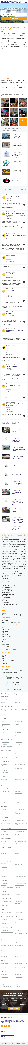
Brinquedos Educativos (21, 779)
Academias (5, 104)
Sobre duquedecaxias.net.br (8, 1035)
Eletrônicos (4, 806)
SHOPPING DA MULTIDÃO (16, 493)
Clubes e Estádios (6, 791)
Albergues (4, 967)
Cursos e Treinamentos (7, 887)
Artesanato (4, 729)
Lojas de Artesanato (20, 735)
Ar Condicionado (20, 809)
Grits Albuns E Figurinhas (12, 196)
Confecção (4, 953)
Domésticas (4, 956)
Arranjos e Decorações (21, 850)
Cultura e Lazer (5, 786)
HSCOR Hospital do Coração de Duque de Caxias (18, 449)
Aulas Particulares (6, 799)
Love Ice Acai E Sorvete (16, 475)
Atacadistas (18, 699)
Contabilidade (19, 953)
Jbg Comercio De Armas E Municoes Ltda (17, 503)
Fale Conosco (5, 1036)
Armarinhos (4, 753)
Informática (4, 880)
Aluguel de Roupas (6, 984)
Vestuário (4, 981)
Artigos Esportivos (20, 831)
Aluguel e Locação (6, 706)
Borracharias (19, 977)
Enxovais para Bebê (6, 781)
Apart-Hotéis (19, 861)
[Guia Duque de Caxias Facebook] (2, 1025)
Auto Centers (5, 974)
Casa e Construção (7, 739)
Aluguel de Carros (6, 714)
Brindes (3, 732)
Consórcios (4, 867)
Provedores (18, 894)
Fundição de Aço (20, 922)
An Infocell (9, 257)
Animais (3, 718)
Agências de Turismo (7, 963)
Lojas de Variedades (6, 912)
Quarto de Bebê (19, 781)
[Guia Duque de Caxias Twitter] (5, 1025)
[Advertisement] (14, 63)
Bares (5, 114)
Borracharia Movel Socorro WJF (17, 136)
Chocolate (18, 874)
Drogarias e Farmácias (7, 945)
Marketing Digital (6, 894)
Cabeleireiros (5, 843)
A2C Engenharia (16, 172)
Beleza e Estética (23, 104)
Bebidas (18, 702)
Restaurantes (14, 124)
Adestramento (5, 721)
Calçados (18, 986)
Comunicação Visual (20, 764)
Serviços (3, 951)
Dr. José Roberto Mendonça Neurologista (17, 155)
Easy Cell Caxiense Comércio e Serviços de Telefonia (18, 440)
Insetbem (14, 163)
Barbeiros (4, 841)
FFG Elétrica (15, 181)
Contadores (18, 930)
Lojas (2, 909)
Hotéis (14, 114)
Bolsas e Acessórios (6, 986)
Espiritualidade (5, 817)
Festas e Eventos (6, 847)
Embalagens (19, 732)
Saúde (3, 940)
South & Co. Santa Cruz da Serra (17, 457)
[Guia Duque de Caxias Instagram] (9, 1025)
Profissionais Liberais (7, 927)
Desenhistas (5, 935)
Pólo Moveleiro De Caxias (17, 510)
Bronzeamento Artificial (21, 841)
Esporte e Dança (6, 828)
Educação (4, 797)
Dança (17, 834)
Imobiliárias (22, 114)
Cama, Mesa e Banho (21, 753)
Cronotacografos (20, 919)
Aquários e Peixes (20, 721)
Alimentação (14, 104)
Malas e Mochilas (20, 912)
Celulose (4, 874)
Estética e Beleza (6, 838)
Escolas (17, 802)
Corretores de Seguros (21, 933)
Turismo (3, 960)
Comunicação (5, 761)
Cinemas (18, 788)
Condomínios (19, 864)
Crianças (3, 776)
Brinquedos (4, 779)
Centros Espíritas (6, 823)
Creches (4, 802)
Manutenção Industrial (21, 876)
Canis (17, 724)
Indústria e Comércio (7, 871)
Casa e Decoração (6, 750)
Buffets (17, 853)
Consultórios (19, 942)
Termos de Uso (14, 1043)
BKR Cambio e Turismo (16, 528)
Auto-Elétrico (5, 977)
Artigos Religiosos (20, 820)
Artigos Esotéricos (6, 820)
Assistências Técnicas (7, 812)
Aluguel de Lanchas (20, 967)
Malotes (4, 876)
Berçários (18, 799)
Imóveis (3, 859)
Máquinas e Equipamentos (9, 916)
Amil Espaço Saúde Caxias (17, 430)
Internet (3, 891)
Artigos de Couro (20, 984)
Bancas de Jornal (6, 788)
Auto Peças (18, 974)
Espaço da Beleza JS (18, 145)
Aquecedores (5, 809)
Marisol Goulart (10, 274)
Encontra (15, 18)
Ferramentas (19, 744)
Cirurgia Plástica (20, 843)
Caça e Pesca (5, 834)
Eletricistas (18, 956)
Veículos (3, 971)
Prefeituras (5, 124)
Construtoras (19, 742)
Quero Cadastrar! (14, 1008)
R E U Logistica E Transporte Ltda (15, 213)
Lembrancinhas (5, 735)
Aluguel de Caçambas (21, 711)
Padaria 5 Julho (10, 290)
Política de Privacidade (22, 1043)
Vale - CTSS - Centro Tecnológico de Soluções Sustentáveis (18, 520)
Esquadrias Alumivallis (12, 366)
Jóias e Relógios (6, 898)
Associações (5, 942)
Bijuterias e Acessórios (7, 901)
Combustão (4, 919)
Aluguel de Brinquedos (21, 709)
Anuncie (4, 1038)
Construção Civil (5, 742)
